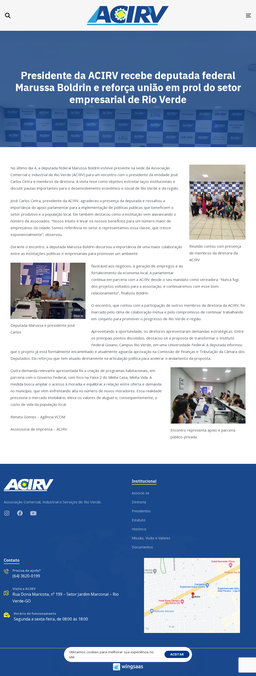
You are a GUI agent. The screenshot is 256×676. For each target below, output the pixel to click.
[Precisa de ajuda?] (22, 574)
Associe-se (140, 493)
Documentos (142, 547)
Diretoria (139, 502)
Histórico (139, 529)
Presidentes (141, 511)
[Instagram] (7, 513)
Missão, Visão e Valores (151, 538)
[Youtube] (33, 513)
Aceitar (177, 654)
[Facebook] (20, 513)
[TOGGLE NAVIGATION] (210, 15)
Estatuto (139, 520)
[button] (7, 15)
